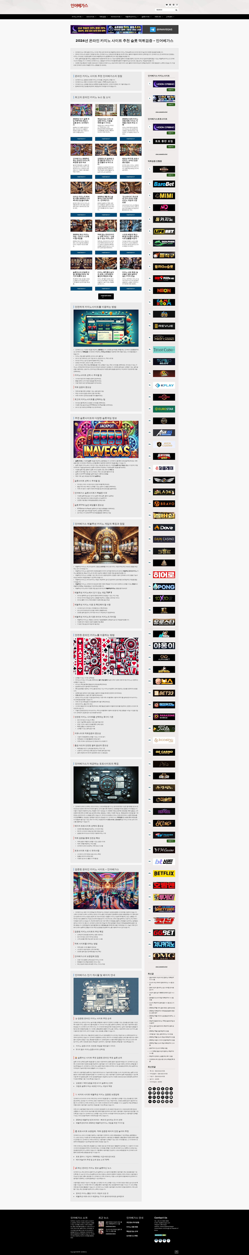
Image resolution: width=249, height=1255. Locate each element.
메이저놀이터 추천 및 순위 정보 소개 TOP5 (92, 1160)
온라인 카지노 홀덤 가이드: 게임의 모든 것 (92, 1193)
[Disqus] (163, 1101)
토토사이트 (90, 17)
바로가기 (170, 89)
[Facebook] (158, 1089)
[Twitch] (154, 1097)
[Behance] (150, 1093)
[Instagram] (158, 1093)
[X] (154, 1089)
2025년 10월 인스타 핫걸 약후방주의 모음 (162, 1037)
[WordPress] (167, 1093)
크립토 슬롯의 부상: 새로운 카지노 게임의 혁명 (94, 1086)
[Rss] (171, 1101)
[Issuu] (158, 1101)
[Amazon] (163, 1097)
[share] (166, 5)
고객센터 (169, 17)
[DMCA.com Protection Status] (160, 1235)
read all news (106, 296)
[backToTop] (176, 1252)
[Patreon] (154, 1093)
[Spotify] (167, 1089)
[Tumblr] (163, 1089)
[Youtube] (150, 1089)
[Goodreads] (150, 1097)
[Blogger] (171, 1097)
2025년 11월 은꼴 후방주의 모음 (159, 1031)
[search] (176, 9)
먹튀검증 (103, 17)
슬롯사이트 (146, 17)
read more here (111, 1226)
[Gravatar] (171, 1093)
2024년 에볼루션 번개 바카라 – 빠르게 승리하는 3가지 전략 (99, 1120)
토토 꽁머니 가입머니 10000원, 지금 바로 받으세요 (95, 1157)
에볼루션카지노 (131, 17)
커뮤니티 (158, 17)
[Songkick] (167, 1101)
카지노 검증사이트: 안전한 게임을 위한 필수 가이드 (95, 1046)
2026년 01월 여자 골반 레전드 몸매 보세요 (162, 1008)
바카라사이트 (116, 17)
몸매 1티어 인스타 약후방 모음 (158, 1048)
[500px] (150, 1101)
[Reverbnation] (154, 1101)
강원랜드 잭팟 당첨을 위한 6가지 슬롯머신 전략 (94, 1083)
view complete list (161, 112)
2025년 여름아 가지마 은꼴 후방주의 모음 (162, 1040)
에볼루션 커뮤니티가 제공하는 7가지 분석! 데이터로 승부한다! (100, 1196)
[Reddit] (158, 1097)
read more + (81, 139)
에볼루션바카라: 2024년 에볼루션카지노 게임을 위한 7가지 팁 (100, 1123)
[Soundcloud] (171, 1089)
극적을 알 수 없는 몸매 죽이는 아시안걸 (161, 1034)
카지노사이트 (77, 17)
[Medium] (163, 1093)
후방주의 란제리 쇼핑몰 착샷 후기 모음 (161, 1056)
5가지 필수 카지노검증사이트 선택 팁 (90, 1049)
